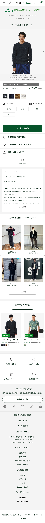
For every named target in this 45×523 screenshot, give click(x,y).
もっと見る (22, 207)
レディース (22, 479)
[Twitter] (31, 406)
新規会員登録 (22, 399)
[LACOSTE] (22, 3)
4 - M (36, 109)
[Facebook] (13, 406)
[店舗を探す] (10, 3)
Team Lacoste (22, 465)
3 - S (22, 109)
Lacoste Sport (22, 487)
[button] (41, 331)
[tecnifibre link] (22, 502)
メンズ (22, 475)
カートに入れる (22, 128)
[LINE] (4, 406)
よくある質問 (23, 426)
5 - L (9, 114)
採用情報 (22, 457)
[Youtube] (40, 406)
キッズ (22, 483)
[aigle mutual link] (22, 498)
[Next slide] (43, 51)
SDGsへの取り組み (22, 461)
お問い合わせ (23, 421)
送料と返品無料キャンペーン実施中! (27, 10)
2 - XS (9, 109)
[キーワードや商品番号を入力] (35, 3)
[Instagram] (22, 406)
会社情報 (22, 453)
